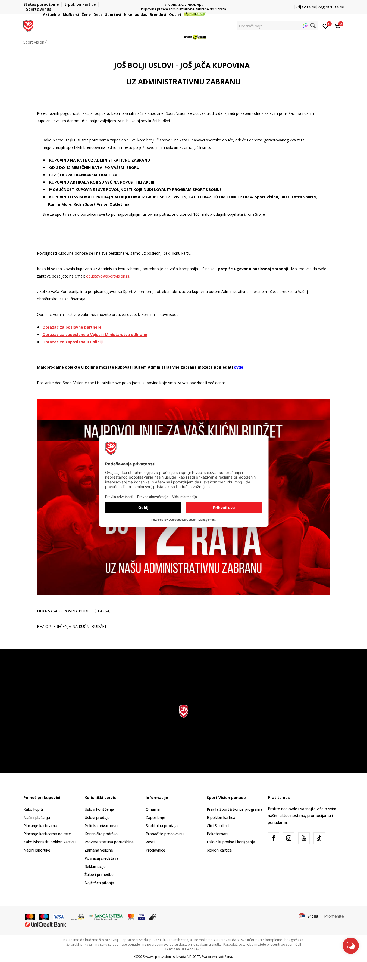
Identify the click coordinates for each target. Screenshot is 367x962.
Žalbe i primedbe (99, 874)
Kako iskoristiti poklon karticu (49, 841)
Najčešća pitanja (99, 882)
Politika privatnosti (101, 825)
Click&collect (218, 825)
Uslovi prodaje (97, 817)
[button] (60, 14)
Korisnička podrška (101, 833)
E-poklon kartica (221, 817)
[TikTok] (319, 838)
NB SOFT (193, 956)
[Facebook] (273, 838)
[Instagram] (288, 838)
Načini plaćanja (36, 817)
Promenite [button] (334, 916)
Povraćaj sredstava (101, 858)
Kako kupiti (33, 809)
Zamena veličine (98, 850)
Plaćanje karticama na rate (47, 833)
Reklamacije (95, 866)
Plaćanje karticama (40, 825)
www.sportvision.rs (160, 956)
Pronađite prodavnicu (165, 833)
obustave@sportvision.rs (107, 276)
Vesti (150, 841)
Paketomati (217, 833)
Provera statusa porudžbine (109, 841)
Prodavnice (155, 850)
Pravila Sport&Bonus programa (234, 809)
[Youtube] (304, 838)
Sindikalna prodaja (162, 825)
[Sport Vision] (28, 25)
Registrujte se (331, 7)
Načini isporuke (36, 850)
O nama (153, 809)
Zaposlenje (155, 817)
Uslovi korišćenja (99, 809)
